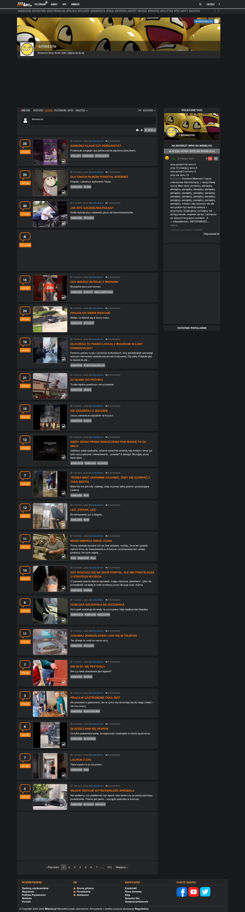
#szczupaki (104, 614)
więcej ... (175, 225)
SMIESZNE (25, 110)
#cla (93, 558)
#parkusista (102, 155)
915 (110, 867)
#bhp (86, 519)
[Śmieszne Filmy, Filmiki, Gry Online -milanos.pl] (24, 4)
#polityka (166, 11)
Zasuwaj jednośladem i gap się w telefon (103, 635)
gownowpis (176, 230)
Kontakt (26, 901)
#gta (86, 769)
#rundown (39, 11)
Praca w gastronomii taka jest (95, 697)
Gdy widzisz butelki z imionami (94, 282)
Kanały (54, 4)
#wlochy (100, 804)
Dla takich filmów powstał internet (99, 176)
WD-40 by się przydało (87, 666)
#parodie (153, 11)
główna (49, 110)
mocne (25, 152)
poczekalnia (60, 110)
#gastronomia (92, 711)
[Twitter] (205, 891)
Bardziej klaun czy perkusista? (95, 145)
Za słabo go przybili (86, 379)
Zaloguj (210, 4)
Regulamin (28, 891)
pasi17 (183, 230)
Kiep (127, 894)
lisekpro (189, 230)
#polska (71, 11)
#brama (88, 676)
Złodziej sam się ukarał (89, 728)
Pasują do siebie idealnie (90, 313)
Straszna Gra (132, 898)
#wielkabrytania (103, 292)
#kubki (87, 186)
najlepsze (81, 110)
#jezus (87, 389)
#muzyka (194, 11)
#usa (73, 558)
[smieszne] (191, 126)
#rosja (142, 11)
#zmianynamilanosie (136, 901)
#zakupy (88, 292)
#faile (110, 11)
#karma (88, 590)
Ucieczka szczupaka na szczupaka (97, 604)
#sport (132, 11)
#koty (184, 11)
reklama (25, 245)
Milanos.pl (51, 908)
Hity (64, 4)
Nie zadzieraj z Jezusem (89, 410)
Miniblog (75, 4)
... (103, 867)
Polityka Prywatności (34, 894)
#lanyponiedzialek (94, 365)
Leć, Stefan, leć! (83, 509)
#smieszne (24, 11)
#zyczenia (176, 178)
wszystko (38, 110)
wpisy (71, 110)
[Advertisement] (119, 83)
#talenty (76, 155)
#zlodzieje (90, 738)
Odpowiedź (210, 233)
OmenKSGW (198, 230)
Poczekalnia (40, 3)
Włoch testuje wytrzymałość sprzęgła (102, 790)
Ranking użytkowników (35, 888)
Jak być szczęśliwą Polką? (92, 208)
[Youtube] (193, 891)
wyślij (151, 130)
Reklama (27, 898)
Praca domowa (133, 891)
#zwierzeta (97, 11)
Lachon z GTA (80, 759)
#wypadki (120, 11)
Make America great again (91, 540)
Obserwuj (205, 21)
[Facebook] (181, 891)
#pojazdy (84, 11)
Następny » (122, 867)
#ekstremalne (56, 11)
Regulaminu (141, 908)
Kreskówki (131, 888)
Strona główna (85, 888)
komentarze (115, 140)
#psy (177, 11)
